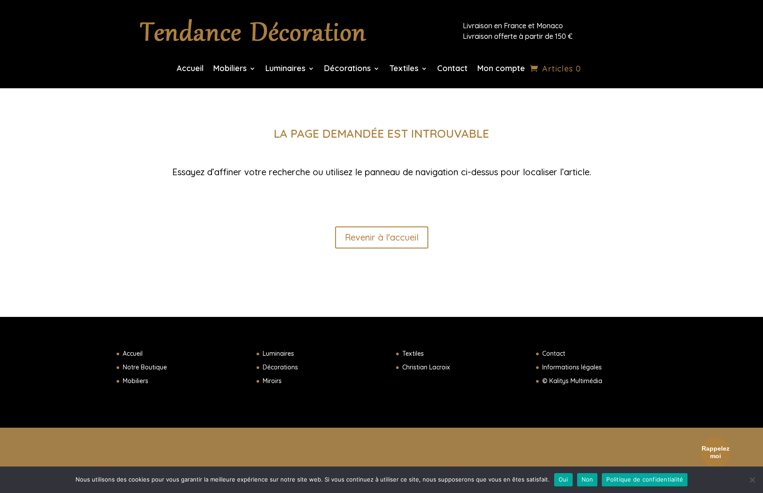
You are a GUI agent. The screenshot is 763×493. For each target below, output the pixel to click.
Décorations (347, 69)
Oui (563, 479)
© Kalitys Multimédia (572, 381)
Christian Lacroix (426, 367)
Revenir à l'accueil (382, 237)
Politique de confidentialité (644, 479)
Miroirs (272, 381)
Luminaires (285, 69)
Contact (452, 69)
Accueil (190, 69)
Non (587, 479)
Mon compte (501, 69)
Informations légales (572, 367)
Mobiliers (230, 69)
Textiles (404, 69)
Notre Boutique (145, 367)
